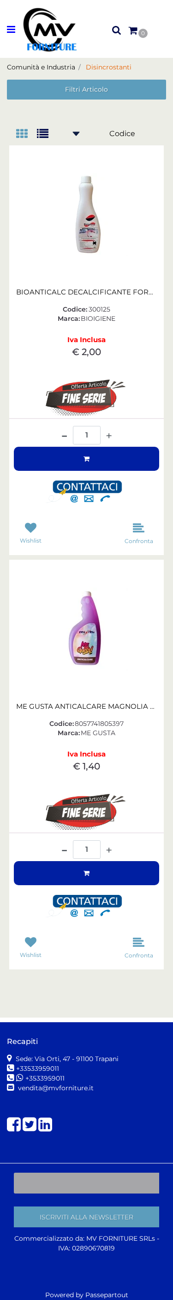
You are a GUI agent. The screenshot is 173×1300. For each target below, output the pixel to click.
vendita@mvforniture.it (55, 1088)
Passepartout (106, 1295)
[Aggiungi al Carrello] (86, 459)
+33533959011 (37, 1068)
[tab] (26, 134)
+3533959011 (45, 1078)
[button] (87, 492)
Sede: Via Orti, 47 (66, 1059)
